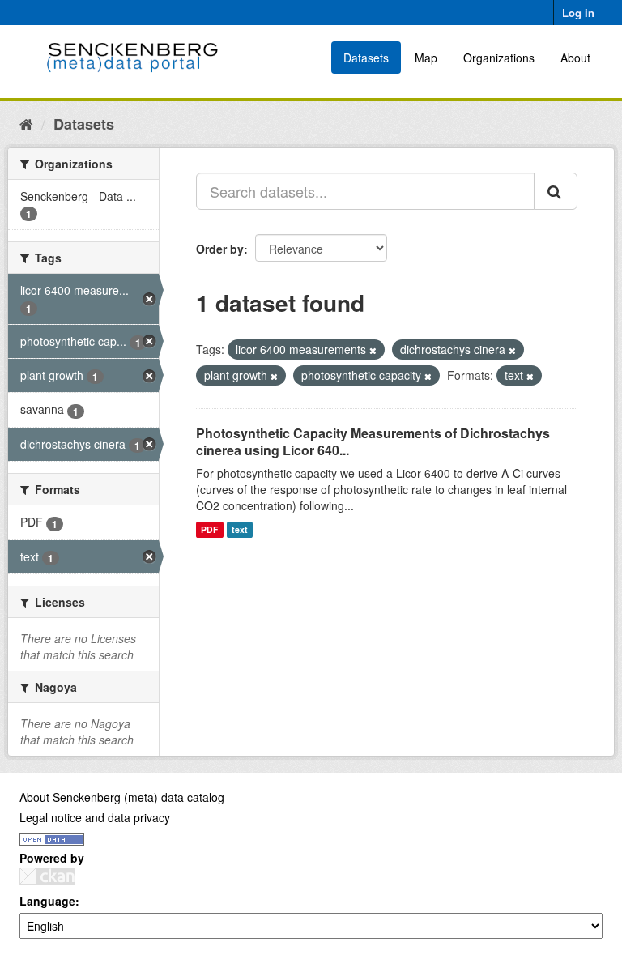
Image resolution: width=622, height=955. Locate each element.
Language (47, 901)
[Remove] (373, 349)
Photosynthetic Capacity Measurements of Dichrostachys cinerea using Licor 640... (373, 441)
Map (426, 57)
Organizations (499, 57)
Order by (220, 249)
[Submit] (555, 191)
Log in (578, 12)
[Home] (26, 123)
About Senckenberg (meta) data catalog (121, 797)
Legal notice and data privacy (94, 817)
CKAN (47, 876)
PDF (209, 529)
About (575, 57)
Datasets (366, 57)
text (240, 529)
